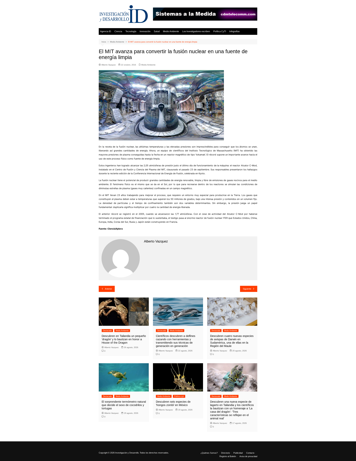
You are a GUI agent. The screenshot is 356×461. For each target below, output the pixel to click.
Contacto (250, 453)
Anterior (108, 289)
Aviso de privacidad (248, 456)
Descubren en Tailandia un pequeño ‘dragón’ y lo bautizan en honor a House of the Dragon (124, 339)
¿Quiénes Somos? (209, 453)
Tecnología (130, 31)
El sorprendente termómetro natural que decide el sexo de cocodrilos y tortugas (124, 405)
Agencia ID (105, 31)
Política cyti (179, 396)
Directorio (225, 453)
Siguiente (247, 289)
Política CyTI (219, 31)
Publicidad (238, 453)
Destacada (107, 331)
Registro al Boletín (227, 456)
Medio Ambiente (171, 31)
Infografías (234, 31)
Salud (157, 31)
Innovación (145, 31)
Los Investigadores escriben (196, 31)
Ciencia (118, 31)
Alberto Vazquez (108, 65)
